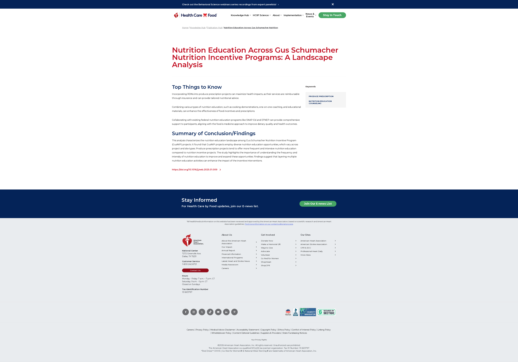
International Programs (232, 258)
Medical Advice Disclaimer (222, 330)
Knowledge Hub (197, 27)
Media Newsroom (230, 265)
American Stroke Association (314, 244)
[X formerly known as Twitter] (202, 312)
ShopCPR (265, 265)
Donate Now (267, 241)
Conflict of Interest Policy (304, 330)
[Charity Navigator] (308, 312)
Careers (225, 268)
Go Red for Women (270, 258)
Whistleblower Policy (221, 333)
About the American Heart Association (234, 242)
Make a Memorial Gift (271, 244)
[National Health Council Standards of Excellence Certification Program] (288, 312)
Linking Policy (324, 330)
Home (185, 27)
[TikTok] (210, 312)
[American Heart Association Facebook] (185, 312)
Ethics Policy (284, 330)
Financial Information (231, 254)
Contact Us (195, 270)
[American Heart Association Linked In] (226, 312)
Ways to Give (267, 248)
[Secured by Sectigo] (326, 312)
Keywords (311, 86)
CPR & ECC (306, 248)
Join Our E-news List (318, 203)
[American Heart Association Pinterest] (234, 312)
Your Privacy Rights (259, 340)
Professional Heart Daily (312, 251)
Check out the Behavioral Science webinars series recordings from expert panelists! (229, 4)
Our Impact (227, 247)
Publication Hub (214, 27)
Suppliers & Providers (271, 333)
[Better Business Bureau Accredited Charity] (296, 312)
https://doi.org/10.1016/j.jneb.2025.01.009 (194, 169)
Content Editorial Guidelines (246, 333)
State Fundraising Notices (295, 333)
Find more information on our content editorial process (269, 224)
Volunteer (265, 255)
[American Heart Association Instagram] (193, 312)
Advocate (265, 251)
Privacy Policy (202, 330)
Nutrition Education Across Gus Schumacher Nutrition (251, 27)
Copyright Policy (268, 330)
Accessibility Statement (248, 330)
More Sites (306, 255)
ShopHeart (266, 262)
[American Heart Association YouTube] (218, 312)
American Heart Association (313, 241)
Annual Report (228, 250)
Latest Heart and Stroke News (236, 261)
